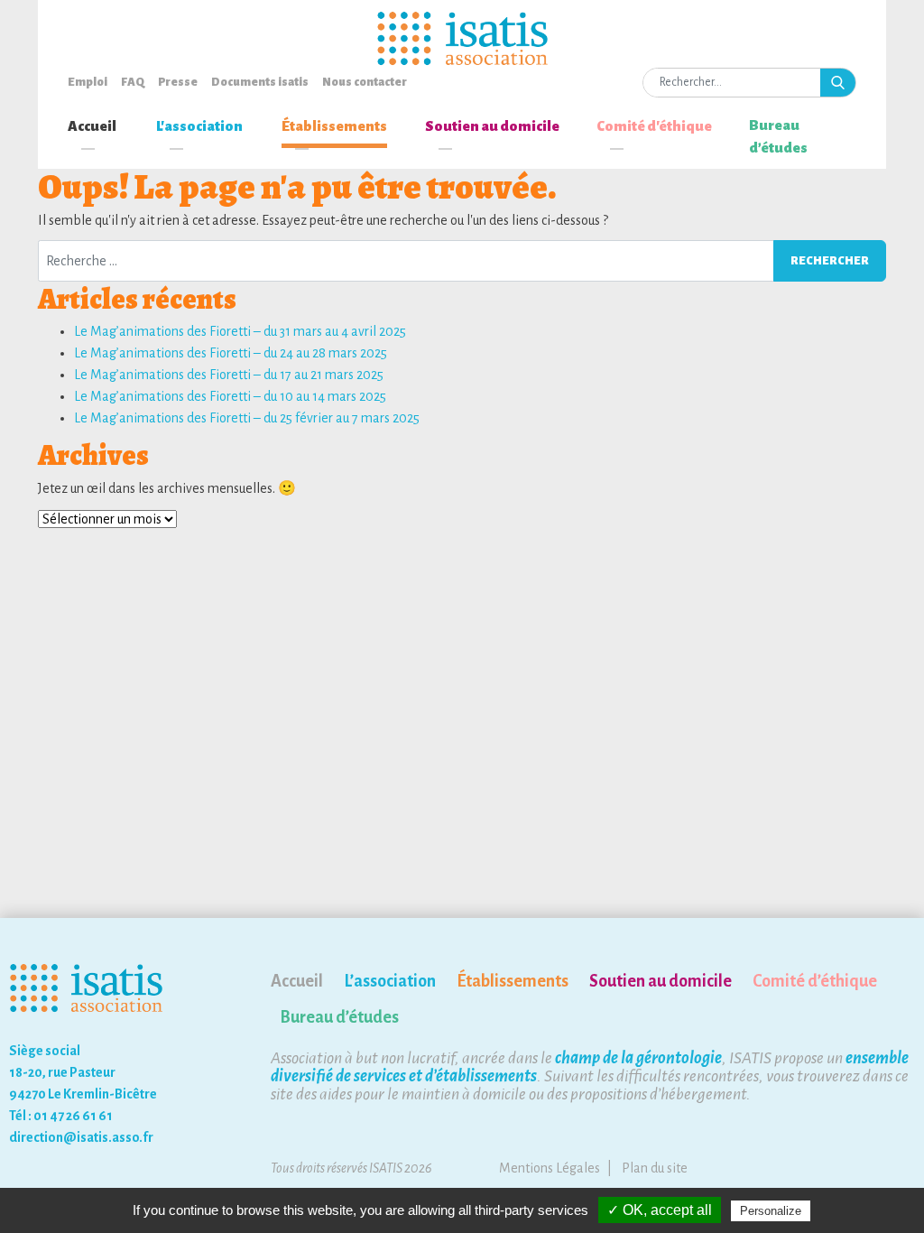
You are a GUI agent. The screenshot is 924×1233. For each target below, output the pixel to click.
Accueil (92, 126)
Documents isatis (260, 82)
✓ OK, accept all (659, 1210)
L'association (199, 126)
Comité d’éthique (815, 981)
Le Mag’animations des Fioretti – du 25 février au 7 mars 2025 (247, 418)
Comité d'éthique (654, 126)
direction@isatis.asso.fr (81, 1137)
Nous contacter (364, 82)
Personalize (770, 1211)
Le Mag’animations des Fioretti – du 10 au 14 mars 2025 (230, 396)
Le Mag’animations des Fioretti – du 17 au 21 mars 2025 (228, 374)
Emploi (87, 82)
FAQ (132, 82)
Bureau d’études (778, 136)
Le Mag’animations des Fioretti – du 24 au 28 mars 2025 (230, 353)
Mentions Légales (549, 1168)
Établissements (334, 126)
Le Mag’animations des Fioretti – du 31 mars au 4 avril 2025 (240, 331)
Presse (178, 82)
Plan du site (655, 1168)
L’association (390, 981)
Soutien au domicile (492, 126)
